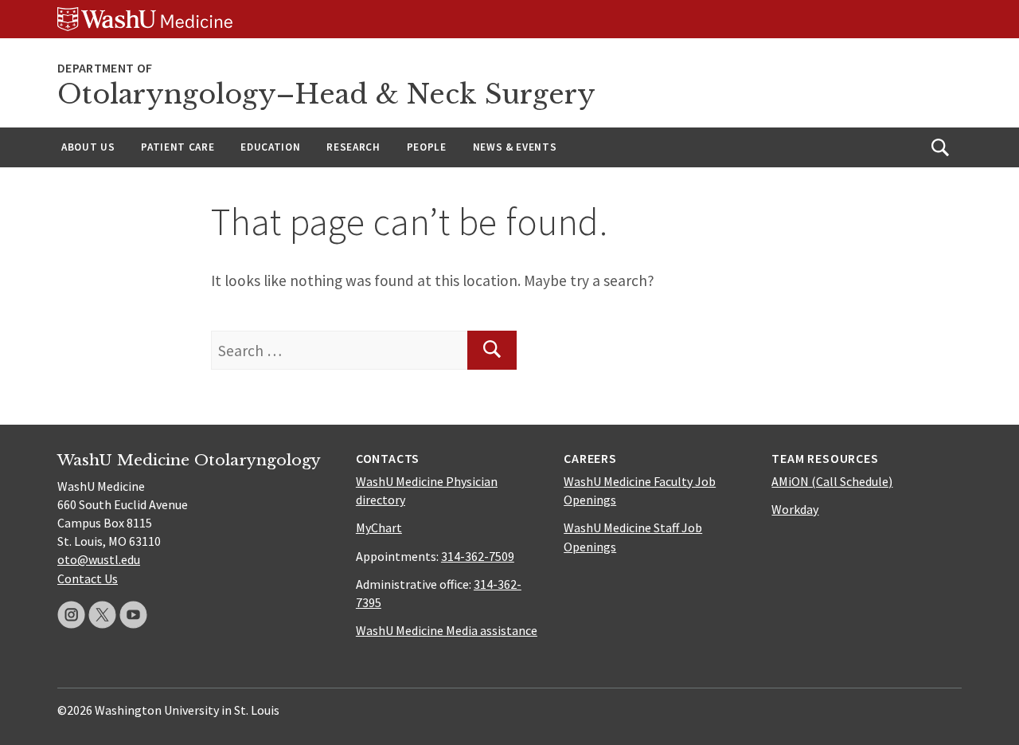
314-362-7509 (477, 556)
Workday (794, 509)
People (427, 147)
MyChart (379, 527)
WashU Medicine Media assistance (446, 630)
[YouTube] (133, 615)
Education (270, 147)
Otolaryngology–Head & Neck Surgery (326, 94)
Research (353, 147)
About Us (88, 147)
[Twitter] (102, 615)
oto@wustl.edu (98, 559)
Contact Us (87, 578)
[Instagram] (71, 615)
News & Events (515, 147)
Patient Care (177, 147)
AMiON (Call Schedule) (831, 481)
